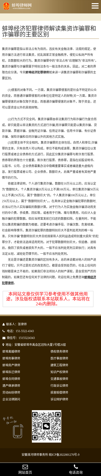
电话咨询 (76, 472)
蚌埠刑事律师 (11, 358)
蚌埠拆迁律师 (11, 372)
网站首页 (25, 472)
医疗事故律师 (59, 358)
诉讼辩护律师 (59, 399)
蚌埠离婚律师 (11, 351)
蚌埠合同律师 (11, 379)
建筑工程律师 (59, 365)
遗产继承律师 (11, 385)
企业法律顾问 (11, 399)
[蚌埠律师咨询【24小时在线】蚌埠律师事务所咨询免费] (17, 8)
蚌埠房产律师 (11, 365)
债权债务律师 (59, 351)
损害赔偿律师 (59, 392)
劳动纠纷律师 (11, 392)
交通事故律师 (59, 379)
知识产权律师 (59, 372)
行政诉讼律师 (59, 385)
